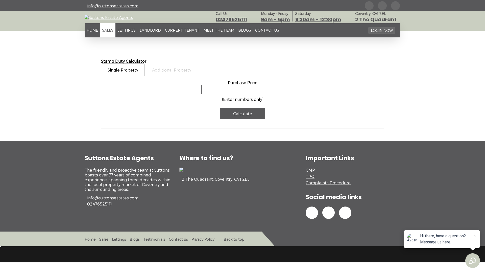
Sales (107, 30)
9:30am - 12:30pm (318, 19)
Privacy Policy (202, 239)
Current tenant (182, 30)
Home (92, 30)
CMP (310, 170)
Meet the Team (219, 30)
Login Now (382, 30)
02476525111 (231, 19)
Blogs (244, 30)
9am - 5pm (275, 19)
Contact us (267, 30)
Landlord (150, 30)
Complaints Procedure (328, 182)
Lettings (126, 30)
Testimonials (154, 239)
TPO (310, 176)
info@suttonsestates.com (112, 5)
